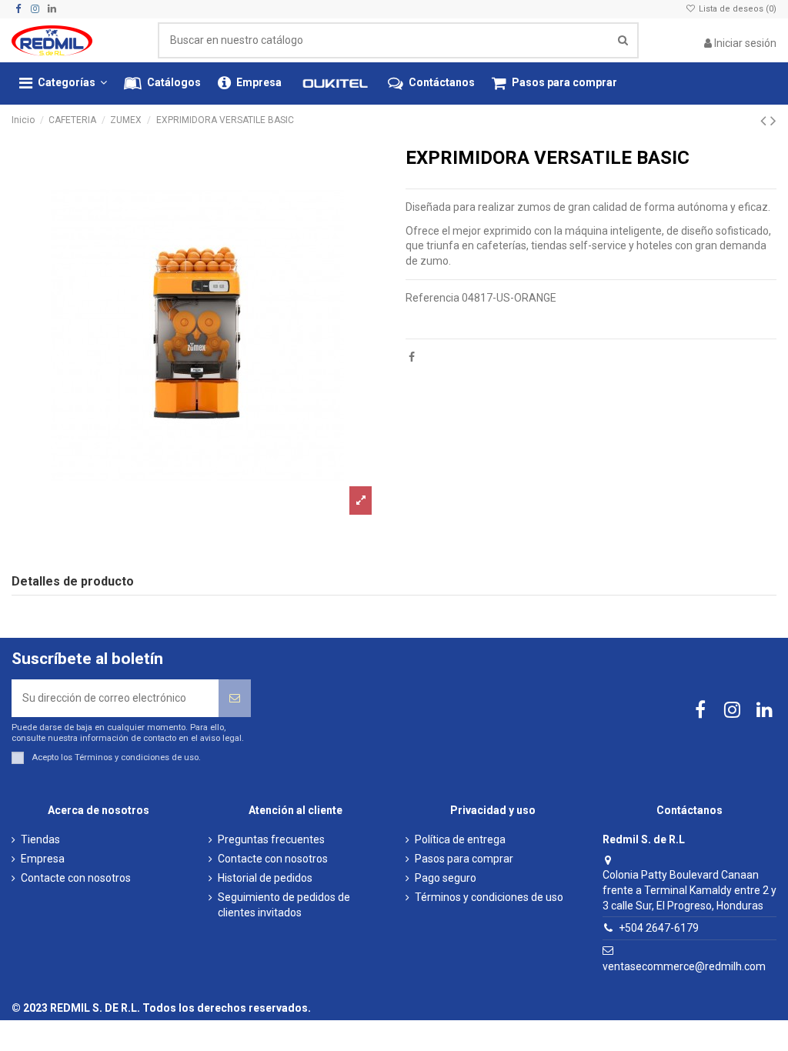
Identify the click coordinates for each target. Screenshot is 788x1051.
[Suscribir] (235, 698)
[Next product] (773, 121)
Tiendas (40, 839)
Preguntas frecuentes (271, 839)
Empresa (43, 858)
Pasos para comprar (464, 858)
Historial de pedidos (265, 878)
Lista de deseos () (736, 9)
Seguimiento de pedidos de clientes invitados (284, 905)
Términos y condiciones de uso (137, 757)
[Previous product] (765, 121)
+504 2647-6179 (659, 928)
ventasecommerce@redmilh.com (684, 966)
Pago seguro (445, 878)
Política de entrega (460, 839)
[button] (63, 83)
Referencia (432, 298)
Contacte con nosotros (76, 878)
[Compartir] (412, 357)
